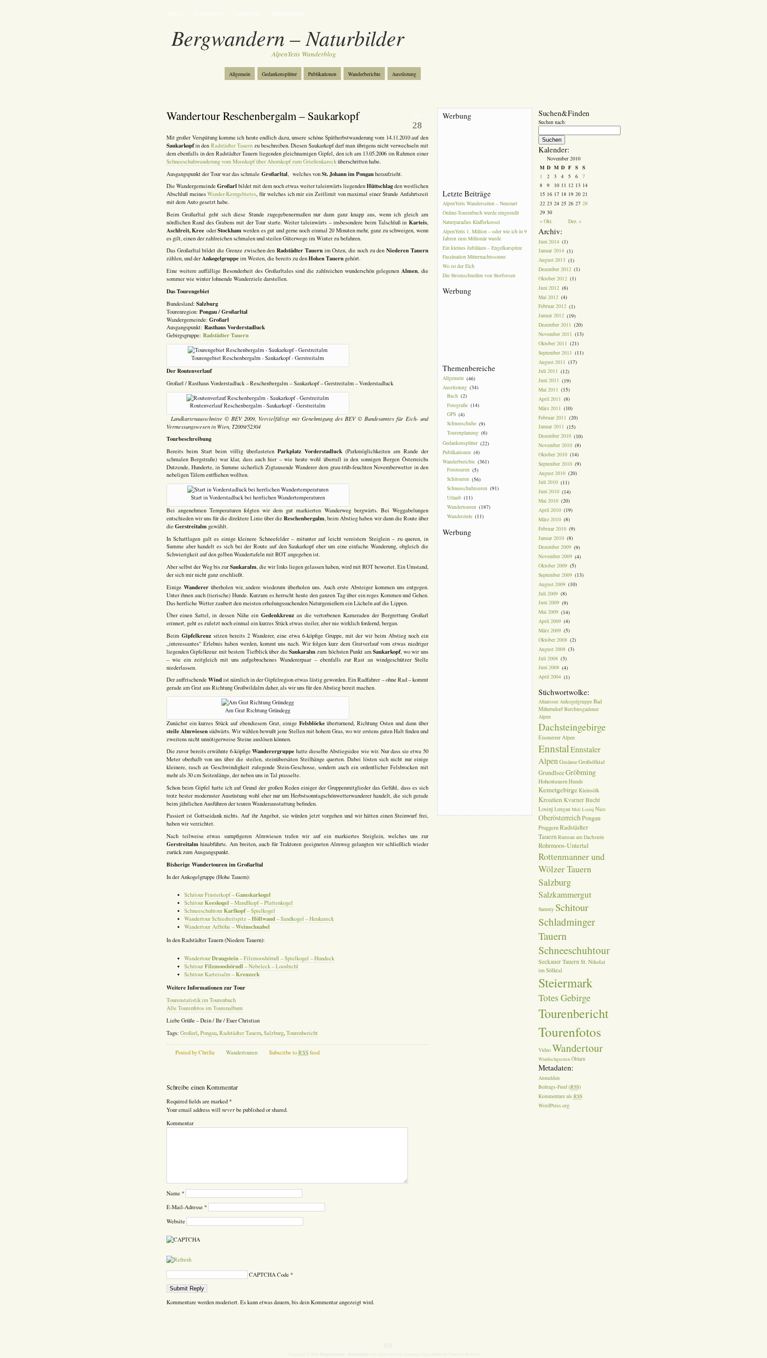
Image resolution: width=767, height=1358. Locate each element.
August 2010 (551, 473)
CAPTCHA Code (269, 1274)
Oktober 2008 (552, 639)
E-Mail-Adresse (186, 1207)
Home (174, 13)
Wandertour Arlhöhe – (227, 927)
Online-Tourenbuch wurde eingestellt (481, 212)
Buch (452, 395)
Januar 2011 (551, 426)
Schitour (571, 907)
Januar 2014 (551, 251)
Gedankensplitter (279, 74)
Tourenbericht (302, 1033)
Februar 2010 (552, 528)
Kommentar (180, 1123)
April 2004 (549, 677)
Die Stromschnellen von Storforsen (479, 275)
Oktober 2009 (552, 565)
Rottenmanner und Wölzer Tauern (571, 863)
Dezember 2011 (554, 324)
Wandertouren (241, 1052)
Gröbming (580, 772)
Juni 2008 (548, 667)
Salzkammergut (564, 894)
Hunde (576, 781)
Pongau (208, 1033)
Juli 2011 (548, 371)
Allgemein (239, 74)
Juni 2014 (548, 241)
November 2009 (555, 556)
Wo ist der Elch (458, 266)
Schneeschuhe (461, 423)
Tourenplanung (462, 432)
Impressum (247, 13)
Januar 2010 (551, 538)
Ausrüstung (404, 74)
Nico (600, 808)
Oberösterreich (559, 818)
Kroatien (550, 799)
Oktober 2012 (552, 278)
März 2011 (549, 408)
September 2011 (555, 352)
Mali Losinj (583, 809)
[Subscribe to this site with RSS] (196, 70)
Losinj (545, 809)
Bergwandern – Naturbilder (287, 38)
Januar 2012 (551, 315)
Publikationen (322, 74)
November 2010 (555, 445)
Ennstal (553, 748)
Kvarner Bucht (582, 800)
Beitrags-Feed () (559, 1087)
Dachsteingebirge (572, 726)
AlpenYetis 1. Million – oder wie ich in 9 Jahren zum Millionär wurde (485, 235)
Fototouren (458, 470)
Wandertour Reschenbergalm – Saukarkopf (263, 115)
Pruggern (548, 827)
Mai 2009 (548, 612)
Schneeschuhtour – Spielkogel (229, 911)
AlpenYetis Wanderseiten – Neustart (480, 203)
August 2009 (551, 584)
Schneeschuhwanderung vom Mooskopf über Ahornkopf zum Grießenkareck (251, 161)
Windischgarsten (554, 1059)
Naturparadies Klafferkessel (471, 222)
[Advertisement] (482, 155)
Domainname (287, 13)
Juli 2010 (548, 482)
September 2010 (555, 463)
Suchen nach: (552, 122)
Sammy (546, 909)
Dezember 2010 (554, 436)
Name (175, 1193)
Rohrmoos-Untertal (563, 845)
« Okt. (546, 221)
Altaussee (548, 701)
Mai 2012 (548, 297)
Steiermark (565, 982)
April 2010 (549, 510)
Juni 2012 (548, 287)
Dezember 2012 (554, 269)
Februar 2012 (552, 306)
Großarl (189, 1033)
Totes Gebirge (564, 997)
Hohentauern (552, 781)
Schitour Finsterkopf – (227, 895)
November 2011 (555, 334)
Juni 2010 (548, 491)
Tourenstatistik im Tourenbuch (201, 1000)
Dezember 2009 (554, 547)
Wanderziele (459, 516)
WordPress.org (553, 1105)
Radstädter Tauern (232, 145)
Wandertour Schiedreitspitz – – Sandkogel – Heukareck (259, 919)
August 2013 (551, 260)
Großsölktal (591, 762)
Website (175, 1221)
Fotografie (457, 405)
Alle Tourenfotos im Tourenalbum (204, 1008)
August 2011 (551, 362)
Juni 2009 (548, 602)
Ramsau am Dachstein (581, 837)
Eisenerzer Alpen (556, 737)
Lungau (562, 809)
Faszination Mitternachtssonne (474, 257)
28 (585, 203)
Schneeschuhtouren (467, 488)
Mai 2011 (548, 389)
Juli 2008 (548, 658)
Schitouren (458, 479)
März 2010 (549, 519)
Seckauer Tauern (558, 962)
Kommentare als (560, 1096)
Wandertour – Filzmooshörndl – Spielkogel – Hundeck (259, 958)
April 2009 (549, 621)
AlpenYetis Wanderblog (304, 53)
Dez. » (574, 221)
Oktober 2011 (552, 343)
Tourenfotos (208, 13)
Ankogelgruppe (576, 701)
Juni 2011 (548, 380)
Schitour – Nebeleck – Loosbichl (241, 966)
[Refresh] (178, 1259)
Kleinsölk (589, 790)
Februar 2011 (552, 417)
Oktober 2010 (552, 454)
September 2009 (555, 574)
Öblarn (578, 1058)
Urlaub (454, 497)
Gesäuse (568, 761)
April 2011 (549, 398)
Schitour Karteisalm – (222, 974)
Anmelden (549, 1077)
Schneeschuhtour (574, 950)
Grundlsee (551, 772)
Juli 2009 (548, 593)
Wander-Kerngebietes (231, 194)
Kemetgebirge (557, 789)
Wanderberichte (364, 74)
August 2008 (551, 649)
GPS (451, 414)
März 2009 (549, 630)
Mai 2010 (548, 500)
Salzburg (274, 1033)
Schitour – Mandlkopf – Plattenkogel (238, 903)
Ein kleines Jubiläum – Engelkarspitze (482, 247)
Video (544, 1049)
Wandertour (577, 1048)
